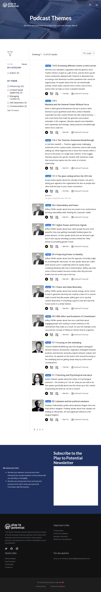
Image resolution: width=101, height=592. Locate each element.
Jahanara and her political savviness (72, 401)
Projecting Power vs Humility (69, 254)
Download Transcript (81, 94)
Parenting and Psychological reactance (74, 375)
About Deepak (10, 558)
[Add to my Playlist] (57, 94)
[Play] (46, 93)
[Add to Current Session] (51, 93)
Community (9, 564)
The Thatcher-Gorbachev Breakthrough (76, 140)
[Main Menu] (96, 5)
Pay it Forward (10, 561)
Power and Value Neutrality (69, 287)
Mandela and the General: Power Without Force (67, 104)
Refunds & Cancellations (63, 539)
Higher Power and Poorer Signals (71, 225)
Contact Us (9, 567)
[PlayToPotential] (11, 5)
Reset (24, 64)
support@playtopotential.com (79, 558)
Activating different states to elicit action (77, 65)
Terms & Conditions (61, 533)
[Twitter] (6, 548)
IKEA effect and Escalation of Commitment (75, 316)
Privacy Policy (58, 530)
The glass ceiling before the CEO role (75, 176)
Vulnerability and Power (67, 205)
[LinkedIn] (17, 548)
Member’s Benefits (61, 536)
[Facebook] (11, 548)
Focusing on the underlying (68, 342)
